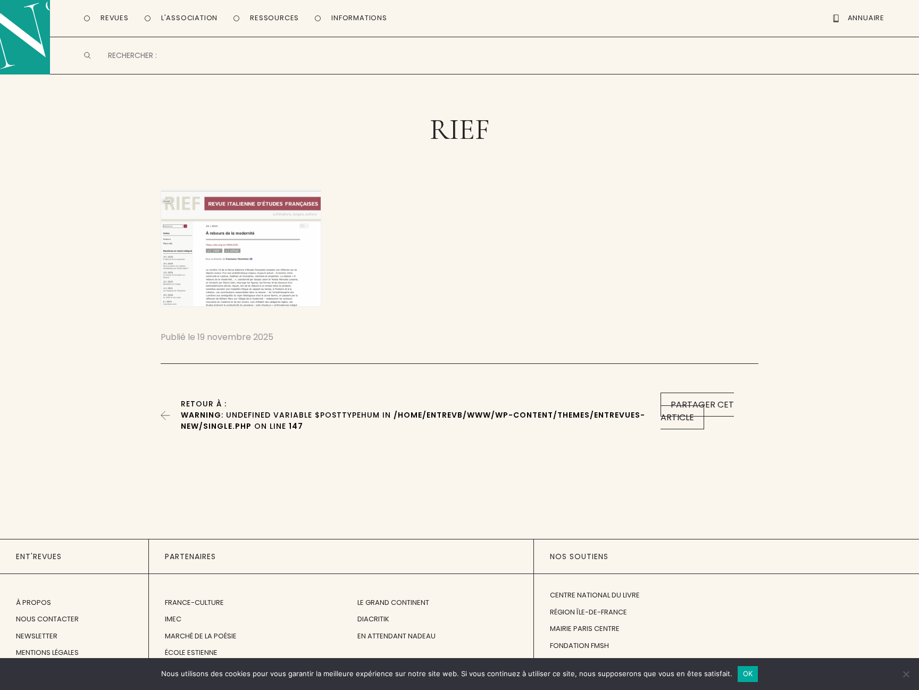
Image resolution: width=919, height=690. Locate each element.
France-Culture (194, 602)
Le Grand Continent (393, 602)
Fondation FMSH (579, 646)
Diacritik (373, 619)
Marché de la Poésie (201, 636)
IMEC (173, 619)
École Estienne (191, 652)
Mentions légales (47, 652)
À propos (33, 602)
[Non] (905, 674)
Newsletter (36, 636)
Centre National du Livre (595, 595)
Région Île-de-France (588, 612)
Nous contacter (47, 619)
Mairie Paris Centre (585, 629)
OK (748, 673)
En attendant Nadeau (396, 636)
